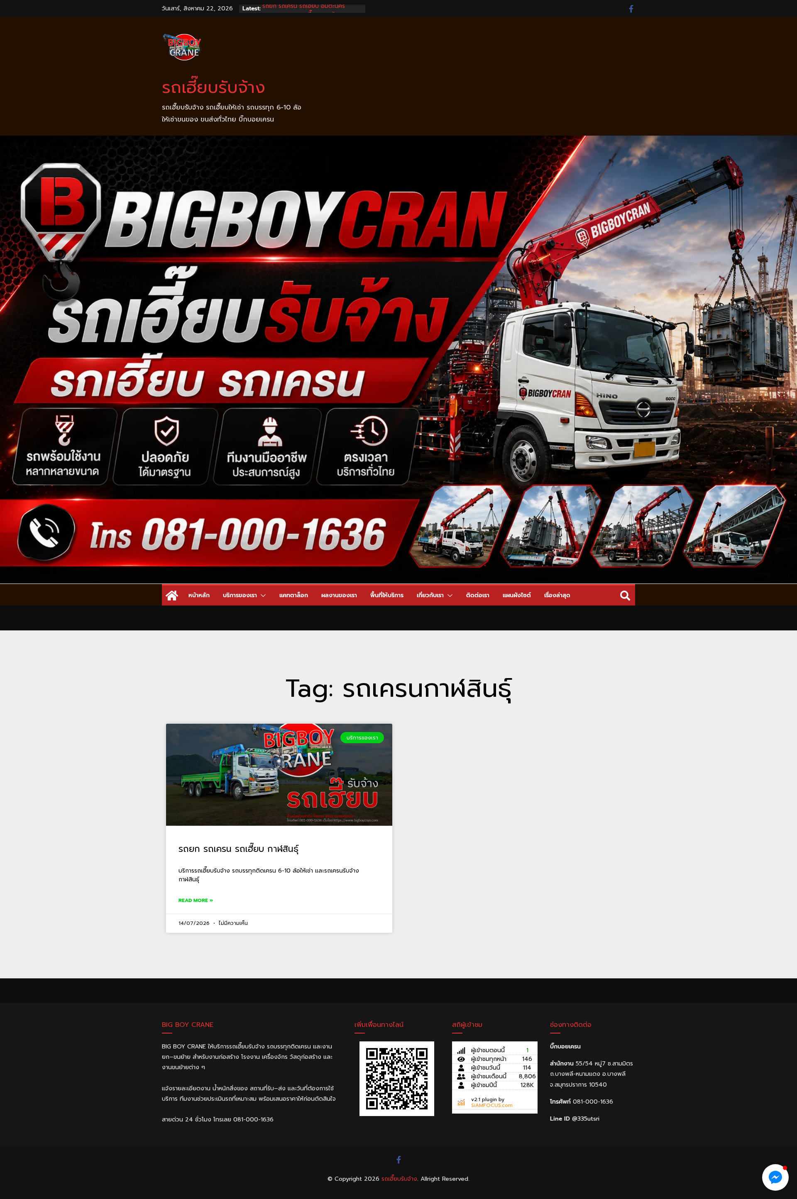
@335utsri (585, 1118)
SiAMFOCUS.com (492, 1105)
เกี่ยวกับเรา (430, 595)
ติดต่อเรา (477, 595)
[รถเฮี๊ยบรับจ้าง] (398, 141)
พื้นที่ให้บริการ (386, 595)
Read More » (195, 900)
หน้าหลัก (199, 595)
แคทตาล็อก (293, 595)
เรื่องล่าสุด (557, 595)
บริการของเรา (240, 595)
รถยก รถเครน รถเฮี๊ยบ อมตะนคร (303, 8)
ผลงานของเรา (339, 595)
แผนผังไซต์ (517, 595)
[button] (261, 595)
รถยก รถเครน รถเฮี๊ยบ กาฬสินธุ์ (238, 849)
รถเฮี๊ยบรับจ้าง (213, 87)
